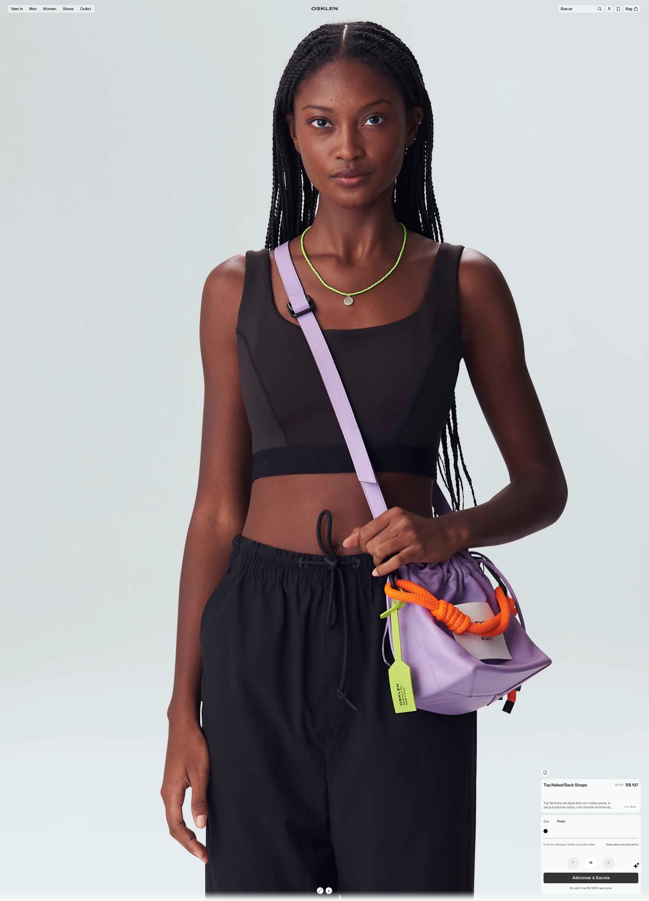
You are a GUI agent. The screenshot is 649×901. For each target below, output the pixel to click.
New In (17, 8)
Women (49, 8)
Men (33, 8)
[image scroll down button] (329, 890)
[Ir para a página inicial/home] (324, 8)
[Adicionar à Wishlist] (545, 772)
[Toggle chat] (636, 865)
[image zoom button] (320, 890)
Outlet (85, 8)
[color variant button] (546, 831)
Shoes (68, 8)
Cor (546, 821)
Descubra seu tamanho (622, 844)
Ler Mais (630, 807)
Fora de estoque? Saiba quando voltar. (570, 844)
